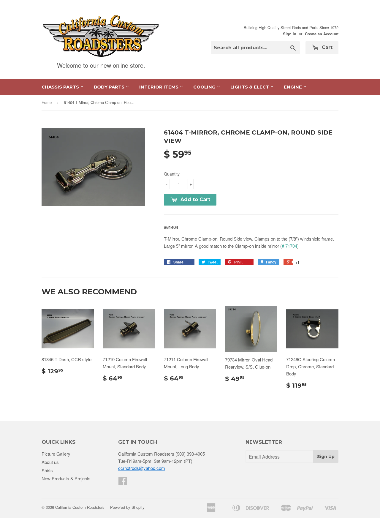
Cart (326, 47)
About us (50, 462)
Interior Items (159, 87)
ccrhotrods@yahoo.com (141, 468)
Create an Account (321, 34)
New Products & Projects (66, 478)
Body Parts (110, 87)
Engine (293, 87)
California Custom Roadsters (79, 507)
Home (47, 102)
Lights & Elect (250, 87)
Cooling (205, 87)
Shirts (47, 470)
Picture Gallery (56, 454)
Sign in (289, 34)
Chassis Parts (61, 87)
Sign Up (326, 456)
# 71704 (289, 246)
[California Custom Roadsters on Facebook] (122, 482)
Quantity (172, 174)
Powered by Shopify (127, 507)
